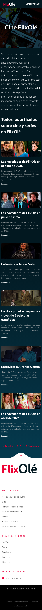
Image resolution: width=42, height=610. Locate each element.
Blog (4, 501)
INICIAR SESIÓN (32, 4)
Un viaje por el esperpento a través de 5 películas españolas (20, 315)
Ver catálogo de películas (13, 496)
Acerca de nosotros (10, 521)
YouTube (6, 542)
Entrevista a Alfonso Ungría (20, 367)
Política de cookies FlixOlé (14, 526)
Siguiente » (33, 446)
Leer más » (5, 184)
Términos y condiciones (12, 506)
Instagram (6, 557)
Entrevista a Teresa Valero (19, 264)
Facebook (6, 552)
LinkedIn (6, 562)
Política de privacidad (12, 511)
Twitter (5, 547)
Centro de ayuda (13, 578)
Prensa (5, 516)
